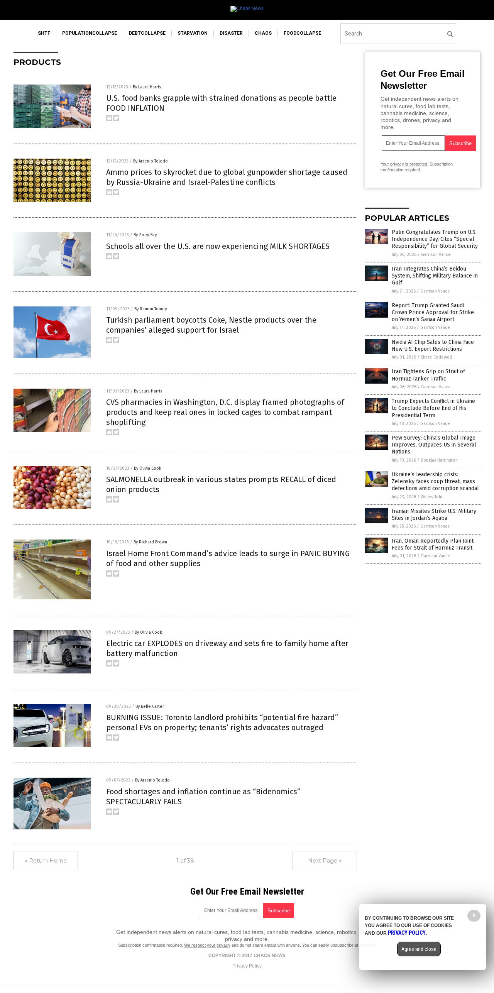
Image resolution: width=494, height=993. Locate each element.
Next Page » (325, 860)
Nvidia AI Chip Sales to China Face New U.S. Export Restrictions (433, 345)
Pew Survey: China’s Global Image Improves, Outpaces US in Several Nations (434, 445)
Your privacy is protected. (404, 164)
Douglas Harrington (439, 460)
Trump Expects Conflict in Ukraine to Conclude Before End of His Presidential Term (433, 408)
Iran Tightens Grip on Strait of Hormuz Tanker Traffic (428, 375)
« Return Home (46, 860)
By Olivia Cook (147, 468)
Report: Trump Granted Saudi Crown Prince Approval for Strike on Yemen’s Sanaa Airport (433, 312)
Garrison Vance (436, 254)
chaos (263, 33)
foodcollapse (302, 33)
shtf (44, 33)
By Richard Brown (150, 542)
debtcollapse (147, 33)
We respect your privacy (207, 945)
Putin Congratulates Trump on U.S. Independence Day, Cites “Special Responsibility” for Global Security (435, 239)
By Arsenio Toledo (150, 161)
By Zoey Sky (145, 234)
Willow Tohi (431, 496)
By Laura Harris (147, 87)
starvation (193, 33)
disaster (231, 33)
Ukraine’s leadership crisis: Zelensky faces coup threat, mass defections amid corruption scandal (435, 481)
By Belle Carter (149, 706)
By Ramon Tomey (150, 308)
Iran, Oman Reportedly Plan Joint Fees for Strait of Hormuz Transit (433, 544)
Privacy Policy (247, 966)
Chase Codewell (436, 357)
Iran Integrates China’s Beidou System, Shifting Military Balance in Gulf (435, 276)
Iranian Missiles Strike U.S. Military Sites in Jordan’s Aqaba (434, 514)
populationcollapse (89, 33)
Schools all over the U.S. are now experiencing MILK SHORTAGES (218, 246)
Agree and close (418, 949)
